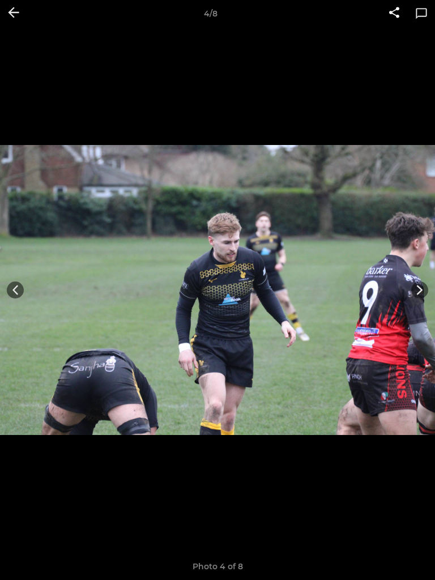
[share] (394, 14)
